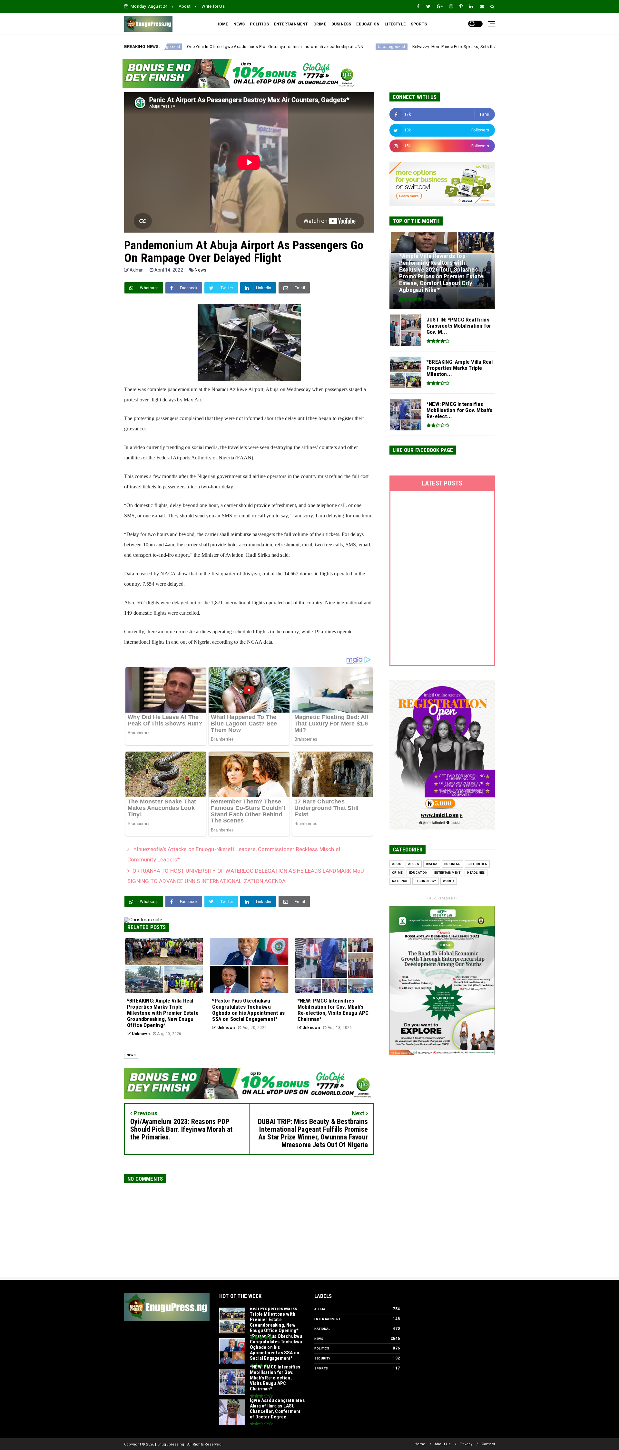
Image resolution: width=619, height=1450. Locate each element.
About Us (443, 1444)
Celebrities (477, 864)
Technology (425, 881)
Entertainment (447, 872)
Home (420, 1444)
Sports (321, 1368)
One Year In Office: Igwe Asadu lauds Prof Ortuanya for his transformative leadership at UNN (168, 46)
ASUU (396, 864)
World (448, 881)
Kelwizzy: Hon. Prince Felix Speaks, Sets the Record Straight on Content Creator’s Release (390, 46)
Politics (321, 1348)
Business (452, 864)
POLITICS (259, 24)
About (185, 6)
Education (418, 872)
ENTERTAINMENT (291, 24)
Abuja (413, 864)
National (400, 881)
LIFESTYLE (395, 24)
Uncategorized (284, 46)
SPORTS (419, 24)
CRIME (319, 24)
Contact (488, 1444)
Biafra (431, 864)
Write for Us (212, 6)
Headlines (476, 872)
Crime (397, 872)
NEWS (239, 24)
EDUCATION (367, 24)
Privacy (466, 1444)
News (200, 270)
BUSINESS (341, 24)
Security (322, 1358)
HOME (222, 24)
